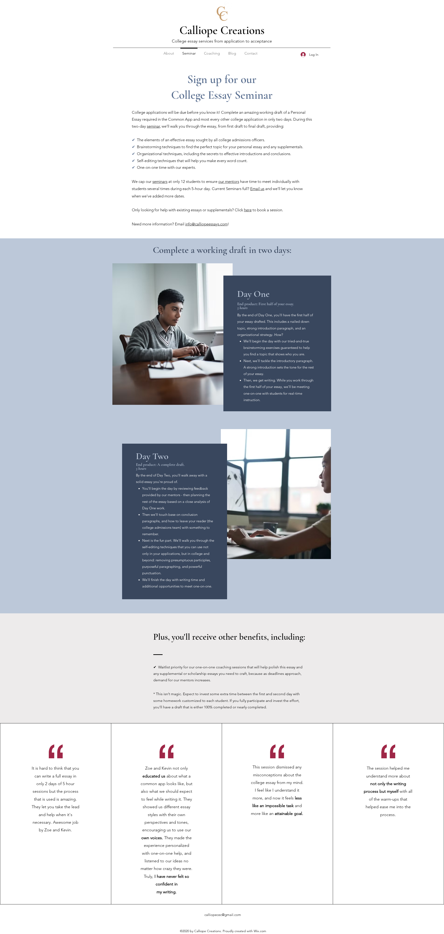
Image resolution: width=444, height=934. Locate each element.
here (248, 210)
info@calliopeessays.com (206, 224)
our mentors (228, 181)
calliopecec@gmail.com (222, 914)
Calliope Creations (222, 30)
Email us (257, 188)
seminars (159, 181)
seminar (153, 126)
